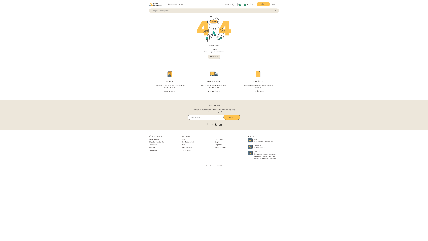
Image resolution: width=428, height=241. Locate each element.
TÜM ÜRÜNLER (172, 4)
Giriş (263, 4)
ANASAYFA (214, 57)
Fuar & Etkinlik (187, 147)
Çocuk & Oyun (187, 150)
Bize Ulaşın (153, 150)
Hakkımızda (153, 145)
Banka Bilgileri (154, 139)
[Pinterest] (216, 124)
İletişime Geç (258, 91)
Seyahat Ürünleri (188, 142)
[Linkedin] (220, 124)
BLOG (181, 4)
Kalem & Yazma (220, 147)
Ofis (183, 139)
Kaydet (232, 117)
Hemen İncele (169, 91)
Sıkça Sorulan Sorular (156, 142)
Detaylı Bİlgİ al (214, 91)
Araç (183, 145)
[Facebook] (207, 124)
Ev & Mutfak (219, 139)
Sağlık (217, 142)
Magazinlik (218, 145)
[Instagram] (212, 124)
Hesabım (152, 147)
